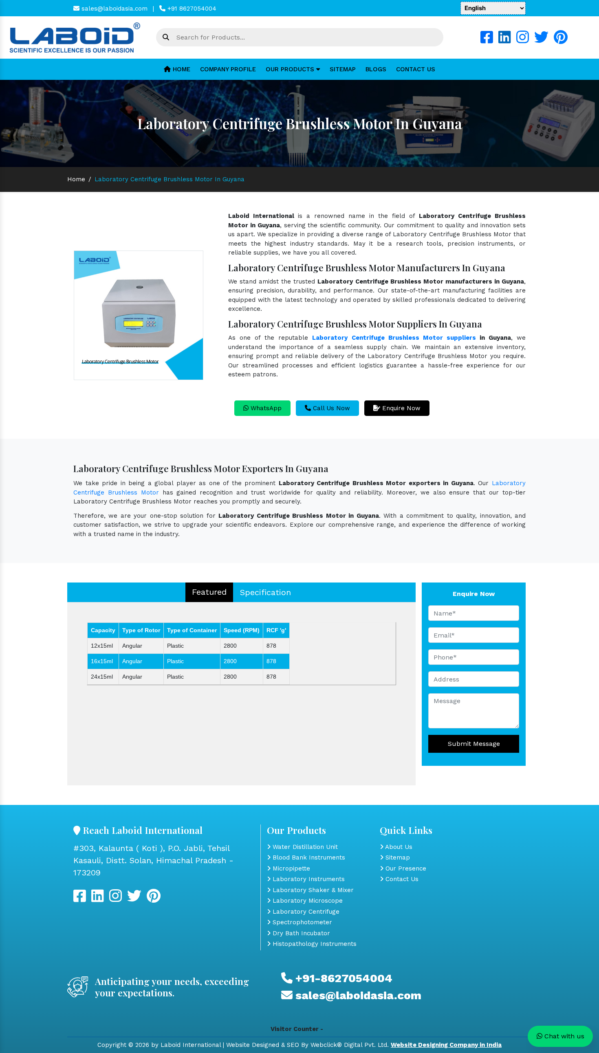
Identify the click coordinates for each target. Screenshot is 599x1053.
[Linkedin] (504, 40)
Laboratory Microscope (307, 900)
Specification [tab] (265, 592)
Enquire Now (400, 408)
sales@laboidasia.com (113, 8)
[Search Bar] (166, 37)
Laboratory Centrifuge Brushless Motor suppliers (394, 337)
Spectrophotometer (301, 922)
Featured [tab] (209, 592)
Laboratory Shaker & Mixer (312, 890)
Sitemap (343, 69)
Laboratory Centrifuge (305, 911)
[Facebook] (486, 40)
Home (180, 69)
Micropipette (290, 868)
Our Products (291, 69)
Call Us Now (330, 408)
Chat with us (563, 1036)
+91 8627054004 (190, 8)
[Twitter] (541, 40)
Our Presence (404, 868)
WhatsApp (265, 408)
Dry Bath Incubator (300, 933)
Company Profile (228, 69)
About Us (397, 847)
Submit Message (474, 743)
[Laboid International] (75, 37)
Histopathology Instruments (314, 943)
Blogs (376, 69)
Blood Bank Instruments (308, 857)
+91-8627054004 (342, 978)
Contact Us (415, 69)
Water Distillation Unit (304, 847)
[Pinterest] (561, 40)
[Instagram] (522, 40)
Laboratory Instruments (308, 879)
